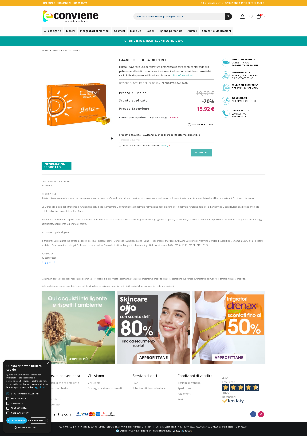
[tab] (56, 166)
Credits (123, 430)
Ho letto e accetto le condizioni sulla (145, 145)
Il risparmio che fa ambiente (61, 383)
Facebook (253, 414)
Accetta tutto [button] (16, 420)
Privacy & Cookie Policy (140, 430)
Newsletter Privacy (162, 430)
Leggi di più (48, 262)
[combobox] (182, 16)
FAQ (135, 383)
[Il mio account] (242, 16)
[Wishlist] (251, 16)
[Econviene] (71, 16)
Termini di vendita (189, 383)
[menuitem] (52, 31)
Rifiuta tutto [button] (38, 420)
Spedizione (184, 388)
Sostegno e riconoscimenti (105, 388)
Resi (180, 399)
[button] (112, 138)
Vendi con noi (51, 404)
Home (45, 50)
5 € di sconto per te (212, 2)
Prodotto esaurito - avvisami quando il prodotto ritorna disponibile (160, 134)
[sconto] (153, 327)
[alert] (27, 396)
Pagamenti (184, 393)
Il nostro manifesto (55, 388)
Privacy (164, 145)
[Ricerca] (228, 16)
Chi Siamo (94, 383)
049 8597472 (80, 2)
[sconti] (228, 327)
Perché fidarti (51, 399)
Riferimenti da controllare (149, 388)
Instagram (261, 414)
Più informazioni (182, 75)
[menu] (153, 31)
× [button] (47, 363)
